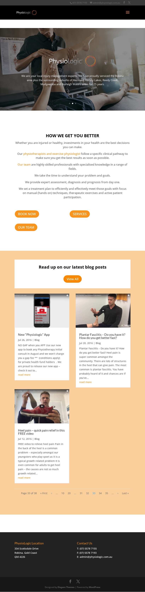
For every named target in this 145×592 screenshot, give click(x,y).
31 (81, 493)
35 (106, 493)
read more (24, 374)
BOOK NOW (27, 214)
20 (69, 493)
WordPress (94, 587)
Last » (125, 493)
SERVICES (80, 214)
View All (73, 279)
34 (100, 493)
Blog (37, 340)
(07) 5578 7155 (79, 2)
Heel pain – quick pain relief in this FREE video (41, 431)
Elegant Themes (66, 587)
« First (43, 493)
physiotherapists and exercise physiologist (51, 154)
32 (87, 493)
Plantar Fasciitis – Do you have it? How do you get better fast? (102, 336)
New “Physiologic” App (34, 334)
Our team (24, 164)
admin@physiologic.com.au (96, 556)
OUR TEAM (26, 227)
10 (62, 493)
